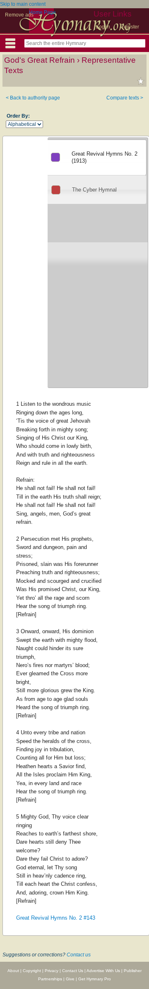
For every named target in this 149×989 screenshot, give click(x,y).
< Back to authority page (33, 98)
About (13, 970)
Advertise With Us (103, 970)
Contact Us (72, 970)
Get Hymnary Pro (94, 979)
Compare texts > (124, 98)
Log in (103, 27)
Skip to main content (23, 4)
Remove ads (19, 15)
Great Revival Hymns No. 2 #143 (55, 918)
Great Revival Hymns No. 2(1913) (104, 157)
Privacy (51, 970)
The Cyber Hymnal (94, 190)
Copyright (32, 970)
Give (70, 979)
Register (129, 27)
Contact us (79, 955)
